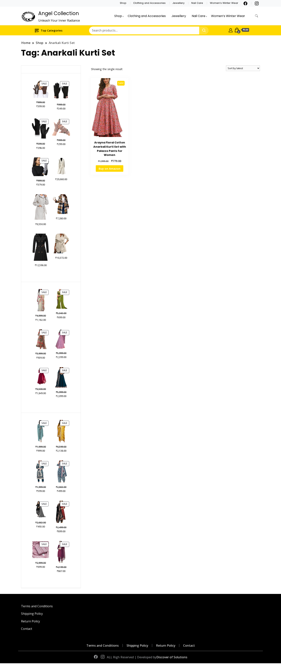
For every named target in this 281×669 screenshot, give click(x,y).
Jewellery (178, 3)
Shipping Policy (32, 613)
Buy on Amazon (109, 168)
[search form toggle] (256, 15)
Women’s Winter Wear (224, 3)
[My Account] (231, 30)
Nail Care (197, 3)
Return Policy (30, 621)
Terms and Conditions (37, 606)
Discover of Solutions (171, 657)
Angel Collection (58, 13)
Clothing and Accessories (149, 3)
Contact (26, 629)
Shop (123, 3)
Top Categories (52, 30)
